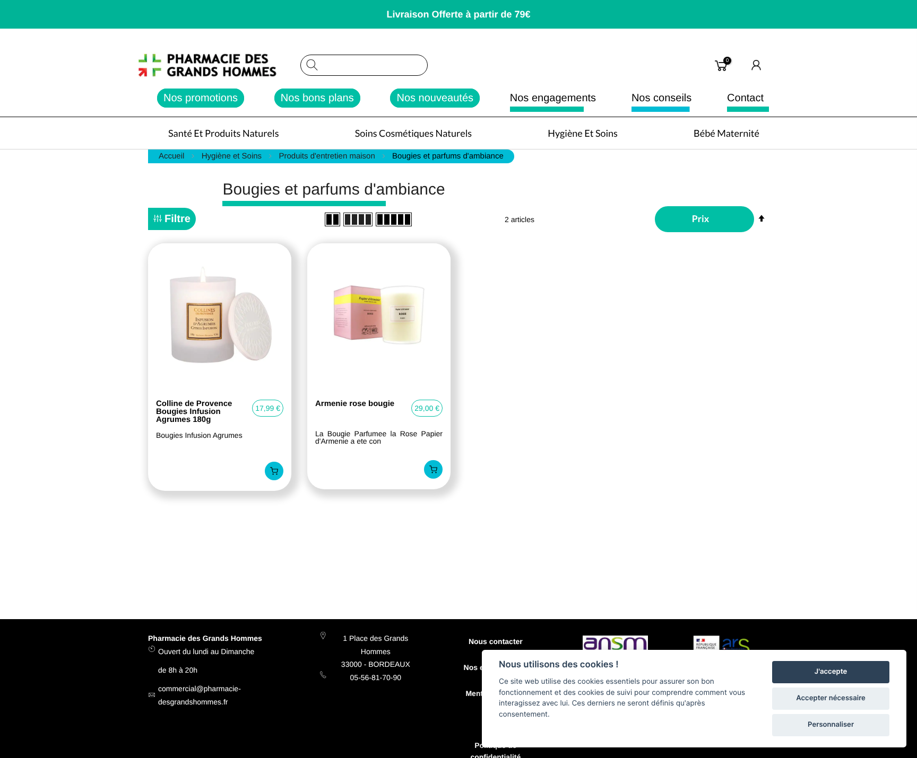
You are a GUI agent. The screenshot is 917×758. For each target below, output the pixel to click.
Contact (745, 98)
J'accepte (831, 671)
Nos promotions (200, 98)
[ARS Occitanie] (723, 649)
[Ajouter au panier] (274, 471)
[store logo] (219, 65)
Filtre (178, 219)
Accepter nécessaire (831, 698)
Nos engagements (553, 98)
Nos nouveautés (434, 98)
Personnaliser (831, 724)
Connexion (757, 65)
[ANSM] (615, 645)
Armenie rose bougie (354, 404)
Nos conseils (661, 98)
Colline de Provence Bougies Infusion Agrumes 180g (194, 412)
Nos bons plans (317, 98)
